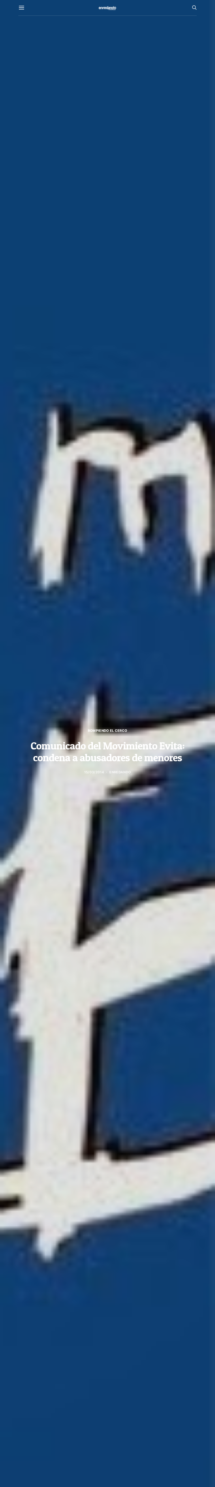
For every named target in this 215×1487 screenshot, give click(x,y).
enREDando (120, 772)
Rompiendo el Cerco (107, 731)
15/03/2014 (94, 772)
